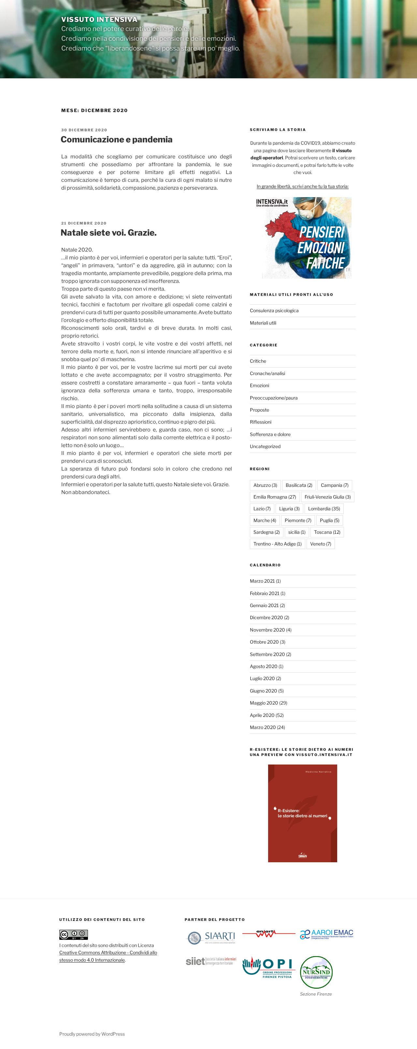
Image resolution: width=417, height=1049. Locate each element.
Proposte (259, 410)
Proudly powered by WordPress (92, 1034)
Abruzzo (265, 485)
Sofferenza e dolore (270, 434)
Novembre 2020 (267, 630)
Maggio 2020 (264, 703)
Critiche (258, 361)
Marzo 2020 (263, 727)
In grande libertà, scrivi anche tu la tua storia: (303, 186)
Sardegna (266, 532)
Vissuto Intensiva (99, 19)
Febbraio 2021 (265, 593)
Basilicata (299, 485)
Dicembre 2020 (266, 617)
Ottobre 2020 (264, 642)
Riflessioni (260, 422)
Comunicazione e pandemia (117, 139)
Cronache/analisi (267, 373)
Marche (264, 520)
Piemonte (298, 520)
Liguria (289, 508)
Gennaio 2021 (264, 605)
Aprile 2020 (262, 715)
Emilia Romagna (274, 497)
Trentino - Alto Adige (277, 543)
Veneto (320, 543)
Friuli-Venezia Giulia (328, 497)
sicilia (297, 532)
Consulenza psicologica (274, 310)
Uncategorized (265, 446)
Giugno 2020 (263, 690)
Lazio (262, 508)
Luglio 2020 (262, 678)
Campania (335, 485)
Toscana (327, 532)
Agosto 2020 (264, 666)
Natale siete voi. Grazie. (109, 232)
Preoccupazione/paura (274, 398)
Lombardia (324, 508)
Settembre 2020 (267, 654)
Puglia (329, 520)
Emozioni (259, 385)
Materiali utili (263, 323)
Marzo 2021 (262, 581)
